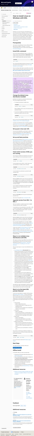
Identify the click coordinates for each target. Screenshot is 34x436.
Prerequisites (16, 24)
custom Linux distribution (23, 126)
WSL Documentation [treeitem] (5, 16)
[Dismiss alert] (32, 1)
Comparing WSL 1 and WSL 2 (24, 228)
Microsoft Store (23, 242)
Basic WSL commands (17, 347)
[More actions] (32, 13)
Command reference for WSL (25, 227)
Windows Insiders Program (18, 294)
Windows (17, 13)
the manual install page (17, 48)
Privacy (20, 434)
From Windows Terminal (19, 250)
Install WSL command (17, 25)
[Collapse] (11, 12)
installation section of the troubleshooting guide (21, 120)
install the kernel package (17, 225)
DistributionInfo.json (26, 365)
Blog (12, 434)
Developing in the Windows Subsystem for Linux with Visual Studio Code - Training (22, 415)
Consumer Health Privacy (27, 434)
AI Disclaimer (3, 434)
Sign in (32, 7)
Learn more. (30, 260)
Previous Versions (8, 434)
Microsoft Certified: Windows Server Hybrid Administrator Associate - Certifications (22, 421)
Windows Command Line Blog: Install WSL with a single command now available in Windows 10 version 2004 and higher (24, 373)
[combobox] (6, 14)
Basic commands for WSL (26, 197)
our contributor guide (17, 387)
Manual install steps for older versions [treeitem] (6, 23)
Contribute (16, 434)
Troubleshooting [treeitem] (4, 35)
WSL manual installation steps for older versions (21, 70)
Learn (14, 13)
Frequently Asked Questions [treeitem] (6, 33)
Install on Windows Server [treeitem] (6, 25)
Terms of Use (3, 435)
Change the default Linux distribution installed (21, 26)
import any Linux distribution (20, 124)
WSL (20, 13)
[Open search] (30, 8)
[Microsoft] (1, 7)
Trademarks (7, 435)
